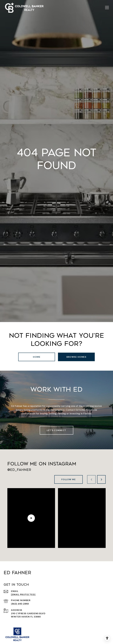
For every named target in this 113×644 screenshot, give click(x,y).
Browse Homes (76, 357)
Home (36, 357)
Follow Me (68, 479)
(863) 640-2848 (20, 603)
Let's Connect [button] (56, 430)
